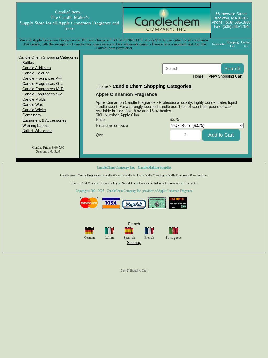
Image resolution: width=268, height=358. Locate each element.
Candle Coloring (35, 73)
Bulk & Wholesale (37, 131)
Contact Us (191, 183)
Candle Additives (36, 68)
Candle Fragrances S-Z (42, 94)
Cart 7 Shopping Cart (134, 270)
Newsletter (128, 183)
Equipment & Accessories (44, 120)
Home (198, 76)
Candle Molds (34, 99)
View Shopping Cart (225, 76)
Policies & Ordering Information (159, 183)
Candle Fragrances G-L (42, 84)
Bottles (28, 63)
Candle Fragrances (89, 175)
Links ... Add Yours (83, 183)
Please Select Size (112, 125)
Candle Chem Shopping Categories (48, 57)
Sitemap (134, 243)
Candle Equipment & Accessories (187, 175)
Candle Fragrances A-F (42, 78)
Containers (31, 115)
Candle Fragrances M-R (43, 89)
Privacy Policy (108, 183)
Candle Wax (32, 104)
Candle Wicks (34, 110)
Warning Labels (35, 125)
